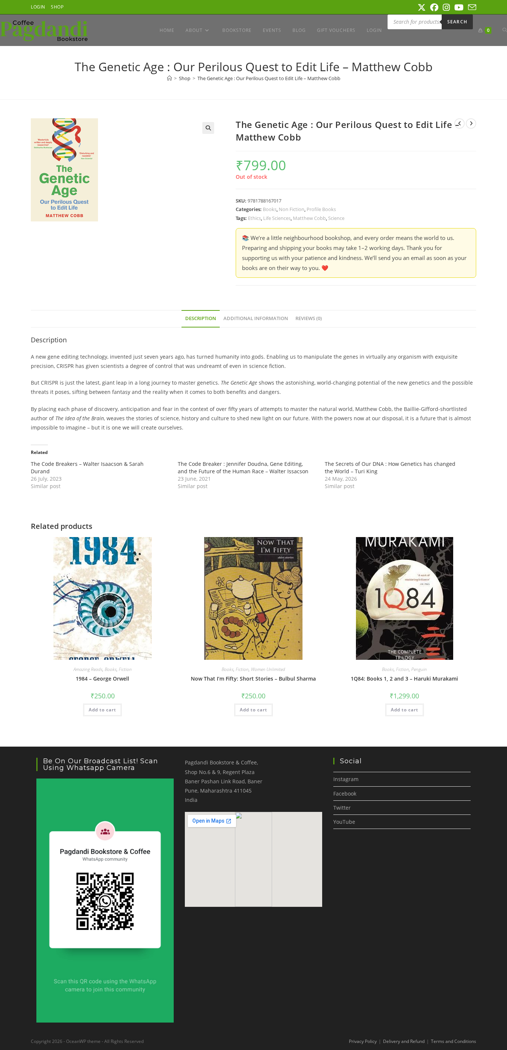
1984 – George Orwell (102, 678)
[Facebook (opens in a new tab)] (434, 7)
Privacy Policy (363, 1041)
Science (336, 218)
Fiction (125, 669)
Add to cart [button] (102, 710)
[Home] (169, 78)
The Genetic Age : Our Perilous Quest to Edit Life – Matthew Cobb (268, 78)
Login (38, 7)
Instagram (346, 779)
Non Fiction (291, 209)
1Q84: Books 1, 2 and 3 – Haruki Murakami (404, 678)
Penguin (419, 669)
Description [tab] (200, 318)
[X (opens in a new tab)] (421, 7)
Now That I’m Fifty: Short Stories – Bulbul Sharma (253, 678)
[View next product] (471, 123)
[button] (208, 128)
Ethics (254, 218)
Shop (57, 7)
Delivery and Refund (404, 1041)
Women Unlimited (268, 669)
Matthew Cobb (309, 218)
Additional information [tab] (255, 318)
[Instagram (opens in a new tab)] (446, 7)
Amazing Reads (87, 669)
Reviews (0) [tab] (308, 318)
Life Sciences (277, 218)
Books (270, 209)
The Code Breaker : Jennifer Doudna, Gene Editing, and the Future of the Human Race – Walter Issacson (243, 467)
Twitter (342, 807)
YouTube (344, 821)
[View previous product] (459, 123)
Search (457, 22)
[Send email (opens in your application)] (471, 7)
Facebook (344, 793)
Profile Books (321, 209)
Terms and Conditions (453, 1041)
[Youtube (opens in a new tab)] (459, 7)
